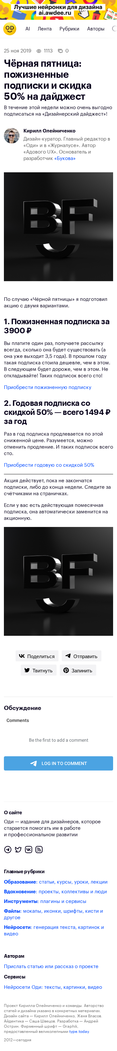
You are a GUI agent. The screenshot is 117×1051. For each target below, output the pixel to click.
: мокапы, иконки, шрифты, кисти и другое (53, 914)
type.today (79, 1032)
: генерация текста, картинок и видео (54, 930)
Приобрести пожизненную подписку (47, 387)
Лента (45, 29)
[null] (37, 655)
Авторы (96, 29)
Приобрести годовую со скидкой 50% (49, 465)
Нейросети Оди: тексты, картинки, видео (53, 987)
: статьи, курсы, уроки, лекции (56, 882)
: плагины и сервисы (45, 901)
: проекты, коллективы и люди (55, 891)
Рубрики (69, 29)
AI (27, 29)
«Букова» (65, 158)
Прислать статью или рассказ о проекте (51, 966)
